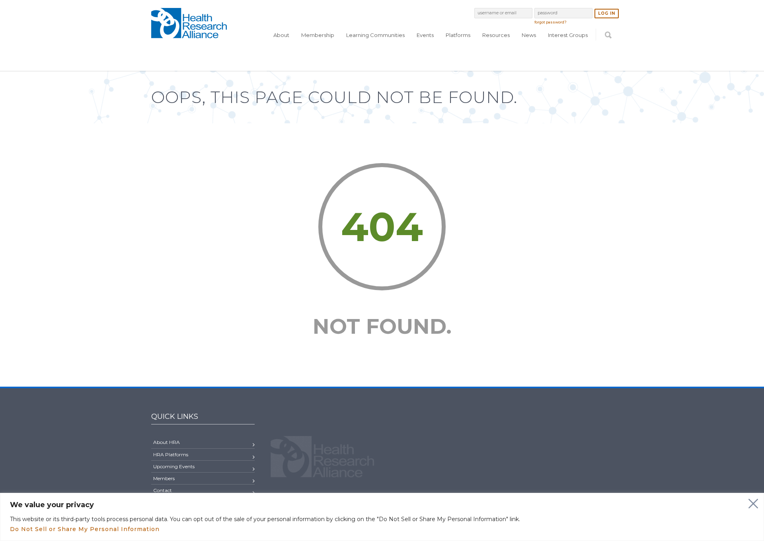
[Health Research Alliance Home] (189, 35)
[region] (382, 517)
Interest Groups (568, 35)
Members (164, 478)
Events (425, 35)
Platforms (458, 35)
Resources (496, 35)
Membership (317, 35)
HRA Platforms (170, 454)
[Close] (753, 503)
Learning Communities (375, 35)
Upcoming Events (174, 466)
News (529, 35)
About (281, 35)
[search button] (608, 50)
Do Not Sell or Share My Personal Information (85, 529)
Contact (162, 490)
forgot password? (550, 22)
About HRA (166, 442)
